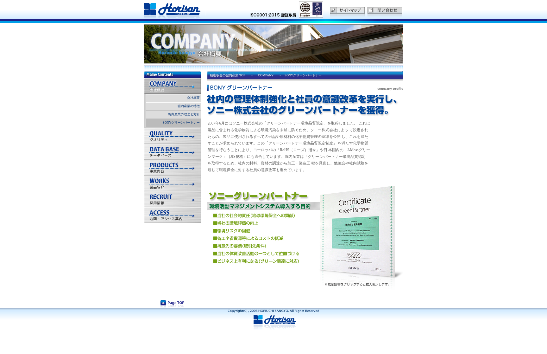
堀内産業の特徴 (189, 106)
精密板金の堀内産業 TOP (227, 75)
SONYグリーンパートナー (181, 122)
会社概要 (193, 98)
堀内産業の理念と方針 (184, 114)
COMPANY (266, 75)
